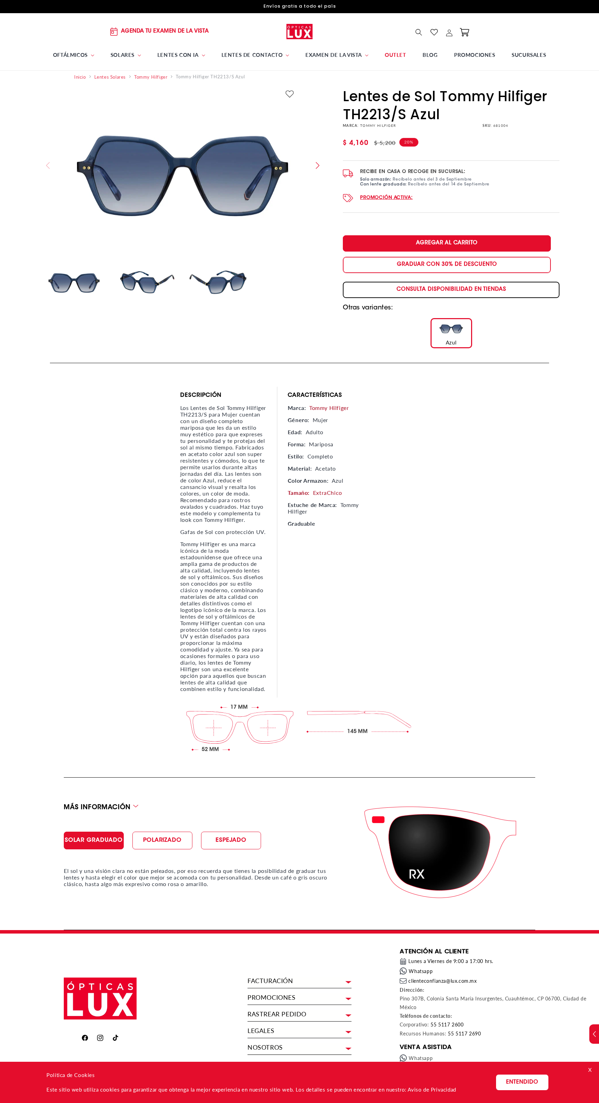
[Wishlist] (434, 32)
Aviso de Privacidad (432, 1089)
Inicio (80, 77)
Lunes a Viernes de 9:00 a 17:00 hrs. (450, 961)
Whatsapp (421, 971)
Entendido (522, 1082)
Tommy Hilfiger (150, 77)
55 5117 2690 (464, 1033)
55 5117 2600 (447, 1024)
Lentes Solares (110, 77)
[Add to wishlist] (290, 94)
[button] (73, 55)
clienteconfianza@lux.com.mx (442, 981)
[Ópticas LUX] (300, 31)
